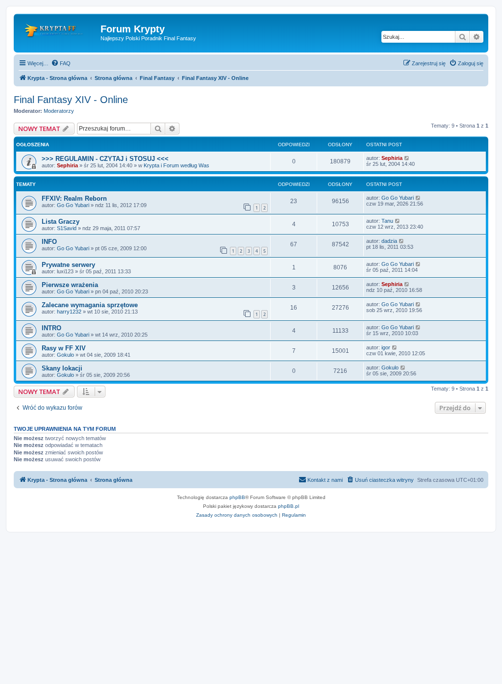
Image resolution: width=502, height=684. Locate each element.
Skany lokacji (62, 368)
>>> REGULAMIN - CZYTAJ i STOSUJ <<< (105, 158)
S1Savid (66, 228)
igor (385, 347)
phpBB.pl (288, 506)
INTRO (51, 328)
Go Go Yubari (73, 205)
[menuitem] (61, 63)
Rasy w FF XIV (64, 348)
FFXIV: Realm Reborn (74, 198)
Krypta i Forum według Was (176, 165)
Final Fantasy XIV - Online (71, 99)
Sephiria (67, 165)
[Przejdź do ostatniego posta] (407, 158)
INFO (49, 241)
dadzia (389, 241)
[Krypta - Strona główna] (58, 32)
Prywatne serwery (68, 264)
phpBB (237, 497)
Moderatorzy (59, 111)
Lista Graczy (60, 221)
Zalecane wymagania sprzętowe (90, 305)
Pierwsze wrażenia (70, 285)
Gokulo (65, 355)
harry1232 (69, 312)
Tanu (387, 221)
